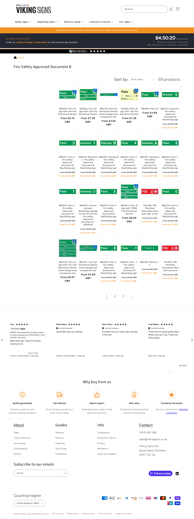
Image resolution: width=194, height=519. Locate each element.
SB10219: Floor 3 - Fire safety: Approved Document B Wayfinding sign (170, 162)
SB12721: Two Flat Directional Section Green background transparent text (88, 266)
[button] (28, 340)
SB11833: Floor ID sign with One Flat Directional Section (67, 111)
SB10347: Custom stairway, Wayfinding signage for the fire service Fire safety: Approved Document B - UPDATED (88, 215)
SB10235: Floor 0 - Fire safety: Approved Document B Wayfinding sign (170, 211)
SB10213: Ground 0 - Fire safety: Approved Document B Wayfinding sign (170, 114)
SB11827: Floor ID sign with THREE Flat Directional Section (129, 209)
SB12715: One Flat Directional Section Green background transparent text (108, 112)
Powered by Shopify (40, 514)
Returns (59, 438)
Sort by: (121, 79)
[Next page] (131, 296)
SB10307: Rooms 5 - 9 (149, 263)
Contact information (123, 514)
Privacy (101, 443)
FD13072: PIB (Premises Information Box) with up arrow (170, 266)
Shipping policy (88, 514)
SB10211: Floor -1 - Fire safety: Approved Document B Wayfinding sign (129, 267)
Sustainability (20, 448)
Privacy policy (58, 514)
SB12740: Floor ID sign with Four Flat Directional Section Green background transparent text (67, 267)
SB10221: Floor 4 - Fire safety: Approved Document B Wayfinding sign (129, 162)
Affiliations (102, 448)
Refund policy (73, 514)
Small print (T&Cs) (106, 438)
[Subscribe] (64, 473)
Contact (146, 424)
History (17, 454)
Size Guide (61, 448)
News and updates (107, 454)
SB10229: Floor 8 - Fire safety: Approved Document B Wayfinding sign (108, 267)
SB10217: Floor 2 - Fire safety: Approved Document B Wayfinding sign (67, 162)
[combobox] (144, 9)
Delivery (59, 432)
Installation (61, 454)
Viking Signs (26, 514)
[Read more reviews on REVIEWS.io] (178, 372)
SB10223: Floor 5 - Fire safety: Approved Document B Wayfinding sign (108, 211)
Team (16, 432)
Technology (20, 443)
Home (20, 57)
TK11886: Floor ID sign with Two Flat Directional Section (129, 111)
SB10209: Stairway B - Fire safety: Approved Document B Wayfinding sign (108, 162)
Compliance (103, 432)
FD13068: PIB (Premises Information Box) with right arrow (149, 209)
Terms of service (105, 514)
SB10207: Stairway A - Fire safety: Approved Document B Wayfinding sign (150, 162)
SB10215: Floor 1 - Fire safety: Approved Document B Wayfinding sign (67, 211)
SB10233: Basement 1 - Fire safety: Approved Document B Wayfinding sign (88, 162)
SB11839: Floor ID (149, 108)
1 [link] (106, 296)
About (19, 424)
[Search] (164, 9)
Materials (60, 443)
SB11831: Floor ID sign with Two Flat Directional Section (88, 111)
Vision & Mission (22, 438)
